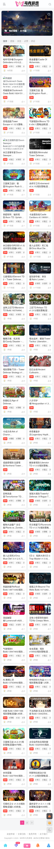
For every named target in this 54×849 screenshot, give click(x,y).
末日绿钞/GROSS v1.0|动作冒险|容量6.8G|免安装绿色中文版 (14, 248)
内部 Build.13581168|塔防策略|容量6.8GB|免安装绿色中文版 (13, 713)
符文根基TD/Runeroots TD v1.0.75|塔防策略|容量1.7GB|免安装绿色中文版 (40, 529)
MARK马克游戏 (26, 838)
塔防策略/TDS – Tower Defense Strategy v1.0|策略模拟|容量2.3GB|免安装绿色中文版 (14, 374)
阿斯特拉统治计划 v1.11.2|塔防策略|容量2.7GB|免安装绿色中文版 (40, 777)
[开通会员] (49, 816)
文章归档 (22, 833)
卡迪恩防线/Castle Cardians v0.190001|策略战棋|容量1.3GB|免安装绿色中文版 (39, 219)
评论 (33, 40)
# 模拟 (11, 438)
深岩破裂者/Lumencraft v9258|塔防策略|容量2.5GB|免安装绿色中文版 (13, 622)
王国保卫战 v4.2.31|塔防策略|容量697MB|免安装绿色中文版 (13, 744)
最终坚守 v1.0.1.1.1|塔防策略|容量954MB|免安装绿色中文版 (39, 806)
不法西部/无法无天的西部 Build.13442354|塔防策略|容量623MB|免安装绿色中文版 (40, 715)
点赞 (26, 40)
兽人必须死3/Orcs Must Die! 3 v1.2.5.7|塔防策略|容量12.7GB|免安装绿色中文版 (14, 560)
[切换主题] (49, 830)
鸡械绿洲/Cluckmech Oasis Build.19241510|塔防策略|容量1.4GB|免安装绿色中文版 (13, 95)
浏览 (19, 40)
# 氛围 (24, 717)
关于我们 (43, 833)
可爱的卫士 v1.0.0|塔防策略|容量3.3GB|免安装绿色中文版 (14, 806)
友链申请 (11, 833)
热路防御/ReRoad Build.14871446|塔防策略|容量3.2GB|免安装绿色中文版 (14, 591)
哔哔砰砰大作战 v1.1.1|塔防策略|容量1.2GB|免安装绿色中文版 (40, 682)
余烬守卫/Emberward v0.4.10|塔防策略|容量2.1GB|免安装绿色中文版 (40, 188)
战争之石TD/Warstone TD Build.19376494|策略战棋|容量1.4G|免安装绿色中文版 (13, 312)
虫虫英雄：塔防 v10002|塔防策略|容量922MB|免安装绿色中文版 (39, 653)
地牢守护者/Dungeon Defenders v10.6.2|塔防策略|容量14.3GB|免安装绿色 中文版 (13, 64)
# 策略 (18, 66)
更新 (12, 40)
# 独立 (44, 66)
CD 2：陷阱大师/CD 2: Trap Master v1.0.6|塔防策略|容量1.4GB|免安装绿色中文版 (40, 560)
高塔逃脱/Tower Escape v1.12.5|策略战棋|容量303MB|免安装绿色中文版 (14, 126)
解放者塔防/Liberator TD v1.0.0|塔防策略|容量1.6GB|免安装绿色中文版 (40, 467)
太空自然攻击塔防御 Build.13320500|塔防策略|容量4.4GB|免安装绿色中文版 (40, 746)
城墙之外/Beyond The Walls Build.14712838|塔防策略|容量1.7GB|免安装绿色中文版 (39, 591)
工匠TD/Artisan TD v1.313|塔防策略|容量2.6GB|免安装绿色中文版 (40, 312)
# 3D (18, 717)
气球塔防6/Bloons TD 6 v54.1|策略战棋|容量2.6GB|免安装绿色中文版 (40, 126)
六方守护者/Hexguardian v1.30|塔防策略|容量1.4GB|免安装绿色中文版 (40, 405)
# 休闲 (18, 159)
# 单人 (11, 66)
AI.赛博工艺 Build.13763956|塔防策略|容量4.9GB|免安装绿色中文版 (14, 684)
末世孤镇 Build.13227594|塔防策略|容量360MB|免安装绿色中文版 (14, 777)
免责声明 (32, 833)
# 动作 (18, 252)
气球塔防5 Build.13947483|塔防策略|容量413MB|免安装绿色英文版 (14, 653)
